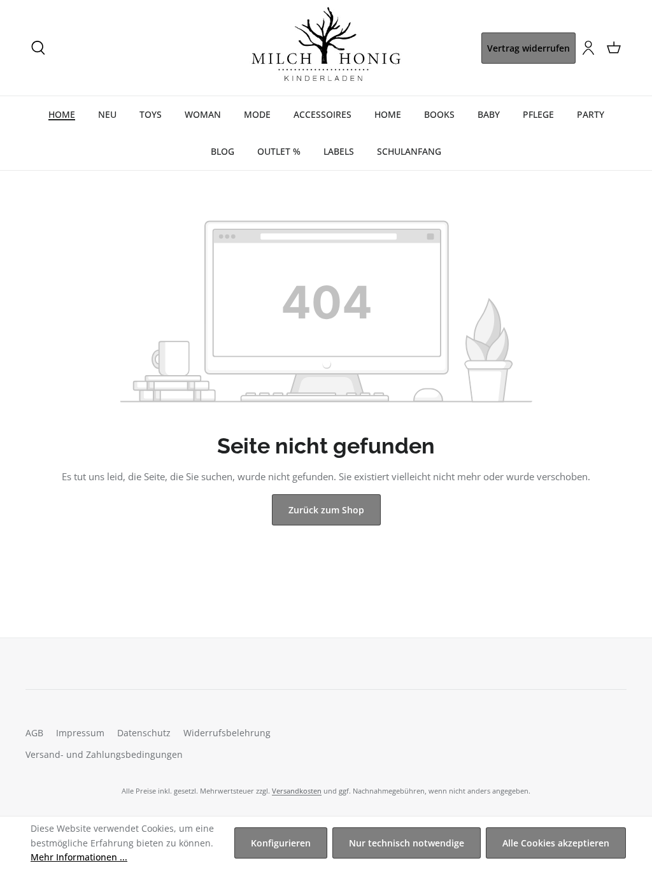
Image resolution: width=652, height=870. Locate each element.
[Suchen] (38, 48)
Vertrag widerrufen (528, 48)
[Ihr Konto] (588, 48)
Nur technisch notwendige (406, 843)
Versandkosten (297, 790)
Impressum (80, 733)
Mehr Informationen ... (79, 857)
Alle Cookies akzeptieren (555, 843)
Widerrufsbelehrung (227, 733)
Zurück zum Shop (326, 510)
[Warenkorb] (614, 48)
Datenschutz (144, 733)
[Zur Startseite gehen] (326, 48)
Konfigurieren (281, 843)
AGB (34, 733)
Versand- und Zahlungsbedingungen (104, 754)
